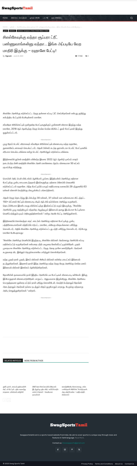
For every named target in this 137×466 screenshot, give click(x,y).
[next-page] (9, 400)
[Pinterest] (18, 347)
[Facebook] (5, 347)
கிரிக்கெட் (12, 31)
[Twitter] (11, 347)
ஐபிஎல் (12, 27)
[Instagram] (65, 449)
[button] (131, 18)
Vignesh (8, 56)
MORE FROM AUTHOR (33, 361)
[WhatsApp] (24, 347)
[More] (30, 347)
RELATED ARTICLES (13, 361)
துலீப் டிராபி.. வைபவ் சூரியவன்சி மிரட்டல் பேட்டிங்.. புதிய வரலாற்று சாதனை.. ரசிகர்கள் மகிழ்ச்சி (14, 389)
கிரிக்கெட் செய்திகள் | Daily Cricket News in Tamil (33, 31)
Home (5, 27)
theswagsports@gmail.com (73, 443)
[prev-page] (4, 400)
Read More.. (80, 438)
